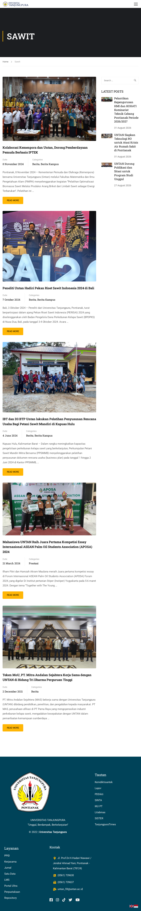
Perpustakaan (12, 891)
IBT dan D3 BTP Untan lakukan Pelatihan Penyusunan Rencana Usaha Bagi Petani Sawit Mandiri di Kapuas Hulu (49, 421)
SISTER (99, 818)
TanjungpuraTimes (105, 824)
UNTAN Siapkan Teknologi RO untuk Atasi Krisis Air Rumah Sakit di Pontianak (126, 142)
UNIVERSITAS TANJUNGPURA (47, 820)
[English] (131, 906)
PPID (7, 855)
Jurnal (7, 867)
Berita (36, 164)
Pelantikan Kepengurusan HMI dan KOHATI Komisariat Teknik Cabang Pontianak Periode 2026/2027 (126, 109)
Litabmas (100, 812)
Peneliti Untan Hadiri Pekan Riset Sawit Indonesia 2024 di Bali (48, 288)
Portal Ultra (10, 885)
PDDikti (99, 794)
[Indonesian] (136, 906)
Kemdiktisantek (104, 782)
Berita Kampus (50, 164)
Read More (15, 199)
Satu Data (9, 873)
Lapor (98, 788)
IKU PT (98, 806)
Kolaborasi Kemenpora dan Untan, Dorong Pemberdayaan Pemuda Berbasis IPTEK (45, 150)
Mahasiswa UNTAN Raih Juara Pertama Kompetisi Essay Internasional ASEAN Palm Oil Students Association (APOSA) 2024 (47, 547)
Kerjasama (10, 861)
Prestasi (34, 563)
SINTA (98, 800)
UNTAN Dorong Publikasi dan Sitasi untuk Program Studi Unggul (124, 171)
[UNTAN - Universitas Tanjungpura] (16, 4)
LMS (6, 879)
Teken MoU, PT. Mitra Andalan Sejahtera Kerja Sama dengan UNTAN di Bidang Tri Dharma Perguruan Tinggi (47, 677)
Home (5, 61)
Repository (10, 897)
